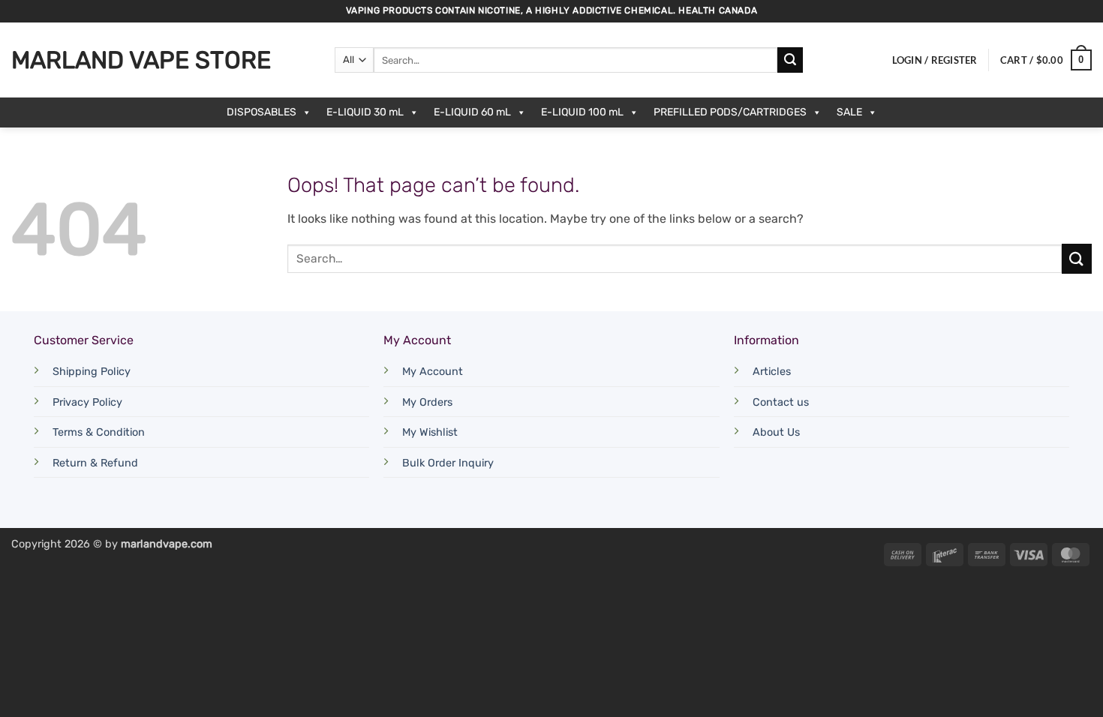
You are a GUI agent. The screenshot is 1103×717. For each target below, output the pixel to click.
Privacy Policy (87, 402)
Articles (772, 371)
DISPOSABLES (261, 112)
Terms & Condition (99, 432)
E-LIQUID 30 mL (365, 112)
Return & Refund (95, 463)
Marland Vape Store (141, 60)
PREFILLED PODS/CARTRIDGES (730, 112)
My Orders (427, 402)
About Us (776, 432)
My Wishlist (430, 432)
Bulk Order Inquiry (448, 463)
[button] (935, 60)
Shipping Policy (92, 371)
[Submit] (790, 60)
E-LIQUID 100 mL (582, 112)
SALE (849, 112)
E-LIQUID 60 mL (472, 112)
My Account (432, 371)
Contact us (781, 402)
